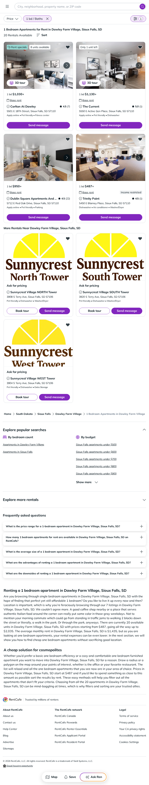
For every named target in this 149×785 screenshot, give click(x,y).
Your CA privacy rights (132, 729)
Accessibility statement (132, 735)
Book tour (22, 311)
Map (54, 777)
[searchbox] (80, 6)
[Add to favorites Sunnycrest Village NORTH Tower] (68, 238)
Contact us (9, 722)
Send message (38, 125)
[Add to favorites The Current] (140, 47)
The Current (91, 106)
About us (8, 716)
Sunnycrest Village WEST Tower (32, 378)
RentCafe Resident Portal (70, 742)
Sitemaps (8, 748)
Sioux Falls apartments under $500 (96, 444)
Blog (5, 735)
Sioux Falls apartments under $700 (96, 459)
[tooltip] (14, 100)
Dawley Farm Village (68, 414)
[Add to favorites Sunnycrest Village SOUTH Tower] (140, 238)
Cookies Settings (129, 742)
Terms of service (128, 716)
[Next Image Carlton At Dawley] (66, 65)
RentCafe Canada (65, 716)
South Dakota (24, 414)
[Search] (142, 6)
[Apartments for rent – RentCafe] (12, 699)
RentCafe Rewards (66, 722)
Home (7, 414)
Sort (44, 35)
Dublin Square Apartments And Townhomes (40, 198)
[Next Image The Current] (139, 65)
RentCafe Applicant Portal (70, 735)
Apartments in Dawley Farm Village (23, 444)
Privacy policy (127, 722)
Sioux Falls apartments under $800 (96, 466)
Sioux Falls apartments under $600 (96, 451)
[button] (47, 18)
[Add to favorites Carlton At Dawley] (68, 47)
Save (72, 777)
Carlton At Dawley (23, 106)
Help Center (10, 729)
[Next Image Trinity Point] (139, 157)
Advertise (8, 742)
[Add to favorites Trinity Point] (140, 139)
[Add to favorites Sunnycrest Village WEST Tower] (68, 324)
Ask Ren (96, 777)
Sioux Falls (44, 414)
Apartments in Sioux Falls (18, 451)
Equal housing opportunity (19, 765)
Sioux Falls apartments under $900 (96, 473)
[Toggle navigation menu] (7, 6)
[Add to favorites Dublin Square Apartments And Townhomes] (68, 139)
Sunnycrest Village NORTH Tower (33, 292)
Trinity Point (91, 198)
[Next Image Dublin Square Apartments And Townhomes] (66, 157)
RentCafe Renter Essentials (71, 729)
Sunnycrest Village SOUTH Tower (106, 292)
